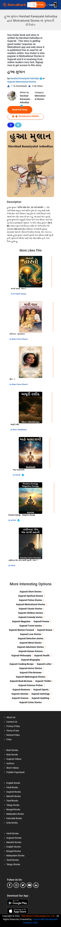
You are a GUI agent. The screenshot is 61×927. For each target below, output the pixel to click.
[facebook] (9, 885)
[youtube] (29, 885)
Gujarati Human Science (30, 651)
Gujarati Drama (44, 630)
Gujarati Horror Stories (30, 668)
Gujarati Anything (40, 698)
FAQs (9, 739)
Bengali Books (13, 809)
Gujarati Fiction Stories (30, 600)
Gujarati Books (13, 792)
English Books (13, 783)
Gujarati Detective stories (30, 638)
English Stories (13, 846)
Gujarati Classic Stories (30, 608)
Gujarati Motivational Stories (21, 81)
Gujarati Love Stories (30, 634)
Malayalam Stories (15, 855)
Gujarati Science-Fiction (30, 685)
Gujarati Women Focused (21, 630)
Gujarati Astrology (40, 694)
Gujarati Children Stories (30, 613)
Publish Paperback (15, 772)
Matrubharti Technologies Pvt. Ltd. (38, 916)
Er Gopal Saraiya (19, 294)
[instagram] (16, 885)
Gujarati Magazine (21, 621)
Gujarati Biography (30, 659)
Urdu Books (12, 822)
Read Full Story (19, 109)
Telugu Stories (13, 864)
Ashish (18, 475)
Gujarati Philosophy (21, 655)
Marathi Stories (13, 842)
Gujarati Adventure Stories (30, 647)
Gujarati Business (21, 689)
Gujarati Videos (13, 759)
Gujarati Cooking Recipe (22, 664)
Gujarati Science (20, 698)
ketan (13, 565)
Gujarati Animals (20, 694)
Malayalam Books (15, 814)
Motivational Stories (40, 97)
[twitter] (22, 885)
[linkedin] (36, 885)
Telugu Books (12, 805)
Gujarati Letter (44, 664)
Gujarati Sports (40, 689)
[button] (33, 4)
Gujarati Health (42, 655)
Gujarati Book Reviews (21, 681)
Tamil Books (12, 800)
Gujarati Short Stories (30, 591)
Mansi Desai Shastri (20, 339)
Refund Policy (13, 735)
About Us (10, 717)
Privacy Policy (13, 726)
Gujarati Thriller (43, 681)
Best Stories (12, 750)
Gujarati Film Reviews (30, 672)
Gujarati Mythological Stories (30, 677)
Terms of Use (12, 730)
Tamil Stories (12, 860)
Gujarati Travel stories (30, 625)
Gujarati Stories (13, 838)
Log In (52, 4)
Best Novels (12, 754)
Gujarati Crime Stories (30, 702)
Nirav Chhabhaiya (20, 430)
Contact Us (11, 721)
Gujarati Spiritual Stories (30, 596)
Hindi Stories (12, 833)
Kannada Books (14, 818)
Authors (10, 763)
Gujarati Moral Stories (31, 642)
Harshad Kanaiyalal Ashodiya (25, 78)
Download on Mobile (28, 116)
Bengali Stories (13, 851)
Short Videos (12, 768)
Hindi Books (12, 787)
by (12, 294)
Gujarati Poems (41, 621)
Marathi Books (13, 796)
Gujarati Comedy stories (30, 617)
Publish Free (37, 4)
